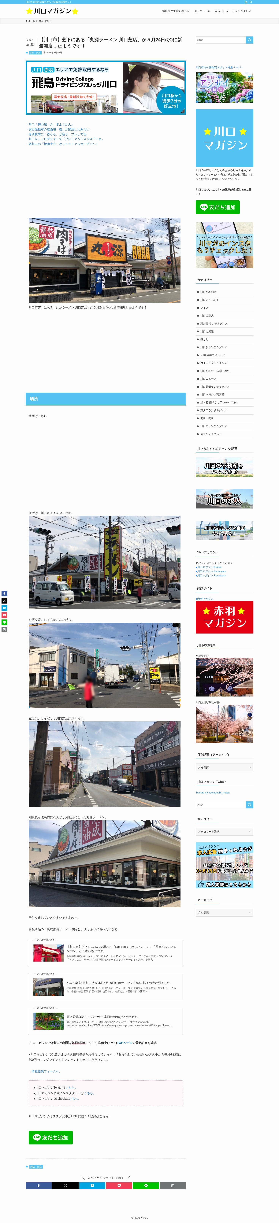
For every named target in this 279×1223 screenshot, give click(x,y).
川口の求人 (207, 315)
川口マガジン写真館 (212, 394)
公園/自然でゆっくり (212, 355)
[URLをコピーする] (173, 1185)
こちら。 (71, 1087)
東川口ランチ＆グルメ (213, 410)
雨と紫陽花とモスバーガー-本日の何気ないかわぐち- (102, 1016)
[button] (39, 1185)
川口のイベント (209, 299)
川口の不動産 (208, 292)
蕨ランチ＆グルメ (211, 433)
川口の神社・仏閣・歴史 (215, 370)
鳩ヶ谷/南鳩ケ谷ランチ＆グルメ (219, 402)
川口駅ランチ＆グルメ (213, 347)
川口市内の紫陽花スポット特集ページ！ (220, 67)
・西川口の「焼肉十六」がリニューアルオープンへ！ (62, 144)
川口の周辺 (207, 331)
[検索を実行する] (249, 40)
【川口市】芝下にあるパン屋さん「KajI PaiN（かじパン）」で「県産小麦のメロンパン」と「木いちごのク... (122, 949)
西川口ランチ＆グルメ (213, 362)
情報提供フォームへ (45, 1071)
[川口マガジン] (52, 11)
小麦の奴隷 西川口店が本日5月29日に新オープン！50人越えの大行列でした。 (120, 983)
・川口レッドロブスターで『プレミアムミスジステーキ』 (65, 139)
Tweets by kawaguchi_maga (213, 792)
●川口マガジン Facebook (211, 575)
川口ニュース (208, 378)
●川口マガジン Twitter (209, 567)
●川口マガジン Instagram (211, 571)
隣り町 (204, 339)
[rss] (246, 2)
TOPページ (124, 1042)
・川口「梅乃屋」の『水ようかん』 (50, 124)
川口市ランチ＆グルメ (213, 426)
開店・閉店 (35, 52)
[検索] (250, 2)
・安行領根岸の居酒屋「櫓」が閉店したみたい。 (59, 129)
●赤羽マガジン (204, 598)
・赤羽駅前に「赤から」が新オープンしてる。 (57, 134)
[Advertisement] (106, 178)
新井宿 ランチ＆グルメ (214, 323)
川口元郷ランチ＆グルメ (215, 386)
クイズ (204, 307)
